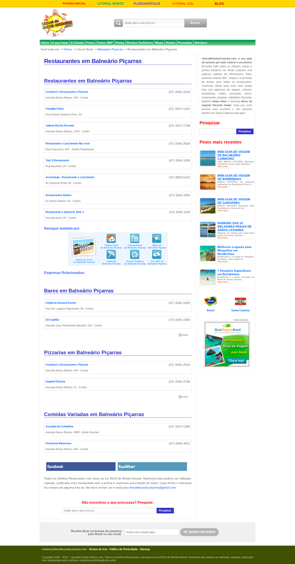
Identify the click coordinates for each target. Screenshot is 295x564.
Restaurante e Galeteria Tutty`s (65, 212)
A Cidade (77, 42)
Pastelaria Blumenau (58, 443)
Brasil (210, 310)
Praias (119, 42)
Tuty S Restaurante (57, 160)
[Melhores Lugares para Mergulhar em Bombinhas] (207, 253)
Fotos (90, 42)
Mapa (159, 42)
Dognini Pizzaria (55, 381)
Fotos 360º (105, 42)
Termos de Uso (98, 549)
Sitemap (145, 549)
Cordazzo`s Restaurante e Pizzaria (67, 91)
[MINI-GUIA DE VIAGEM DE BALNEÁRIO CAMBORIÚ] (207, 158)
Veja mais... (223, 166)
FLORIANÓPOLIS (146, 3)
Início (45, 42)
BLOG (219, 3)
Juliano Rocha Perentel (60, 125)
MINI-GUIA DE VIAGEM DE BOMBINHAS (233, 177)
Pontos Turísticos (140, 42)
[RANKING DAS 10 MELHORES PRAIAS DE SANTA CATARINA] (207, 229)
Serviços (201, 42)
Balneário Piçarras (110, 49)
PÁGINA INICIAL (74, 3)
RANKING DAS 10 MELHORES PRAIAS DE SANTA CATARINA (234, 226)
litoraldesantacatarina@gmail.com (153, 487)
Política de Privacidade (123, 549)
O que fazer (59, 42)
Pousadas (185, 42)
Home (68, 49)
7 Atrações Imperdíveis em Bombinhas (234, 272)
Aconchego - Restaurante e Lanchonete (70, 177)
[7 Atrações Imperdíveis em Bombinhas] (207, 276)
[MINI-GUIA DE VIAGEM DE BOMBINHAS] (207, 181)
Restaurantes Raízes (58, 195)
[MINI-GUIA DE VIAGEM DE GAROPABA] (207, 205)
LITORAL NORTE (110, 3)
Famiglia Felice (55, 108)
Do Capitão (52, 319)
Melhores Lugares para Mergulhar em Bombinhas (234, 250)
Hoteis (170, 42)
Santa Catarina (240, 310)
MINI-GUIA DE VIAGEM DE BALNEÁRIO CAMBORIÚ (233, 155)
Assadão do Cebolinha (59, 426)
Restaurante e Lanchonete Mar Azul (68, 143)
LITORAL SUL (183, 3)
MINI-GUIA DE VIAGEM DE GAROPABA (233, 201)
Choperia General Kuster (61, 302)
